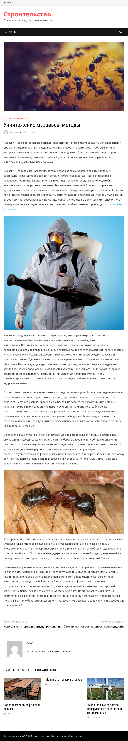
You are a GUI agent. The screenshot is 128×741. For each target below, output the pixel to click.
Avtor (19, 132)
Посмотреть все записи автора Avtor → (48, 651)
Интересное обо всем (16, 118)
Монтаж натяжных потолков (63, 679)
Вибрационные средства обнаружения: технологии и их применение (104, 709)
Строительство (27, 14)
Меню (12, 31)
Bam (80, 736)
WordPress (70, 736)
